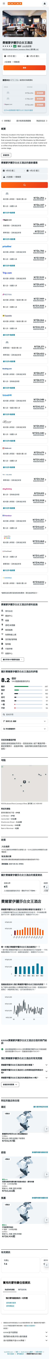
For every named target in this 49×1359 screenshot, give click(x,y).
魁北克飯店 (10, 1354)
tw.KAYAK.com (8, 1352)
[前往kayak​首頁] (15, 3)
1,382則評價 (26, 46)
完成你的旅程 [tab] (10, 1290)
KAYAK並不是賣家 (10, 1332)
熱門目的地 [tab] (22, 1290)
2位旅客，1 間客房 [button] (12, 62)
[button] (3, 3)
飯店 (17, 1352)
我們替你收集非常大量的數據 (15, 1336)
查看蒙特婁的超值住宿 (40, 1152)
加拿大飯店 (38, 1352)
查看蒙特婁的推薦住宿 (40, 1198)
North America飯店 (27, 1352)
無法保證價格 (31, 1326)
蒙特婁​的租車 (11, 1303)
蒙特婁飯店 (10, 1306)
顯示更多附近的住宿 (41, 1107)
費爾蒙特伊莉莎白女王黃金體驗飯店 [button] (15, 1134)
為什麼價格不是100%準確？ (14, 1340)
